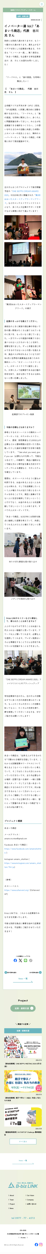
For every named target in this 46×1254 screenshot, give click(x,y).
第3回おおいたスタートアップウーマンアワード (22, 199)
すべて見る (23, 1141)
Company (30, 1200)
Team (12, 1200)
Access (23, 1237)
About (12, 1195)
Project (12, 1204)
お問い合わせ (31, 1204)
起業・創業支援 (22, 1008)
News (11, 1208)
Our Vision (30, 1195)
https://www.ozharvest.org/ (16, 890)
